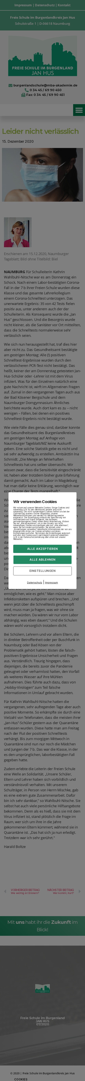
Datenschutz (34, 582)
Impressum (51, 582)
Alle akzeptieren (42, 548)
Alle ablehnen (42, 559)
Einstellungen (42, 571)
